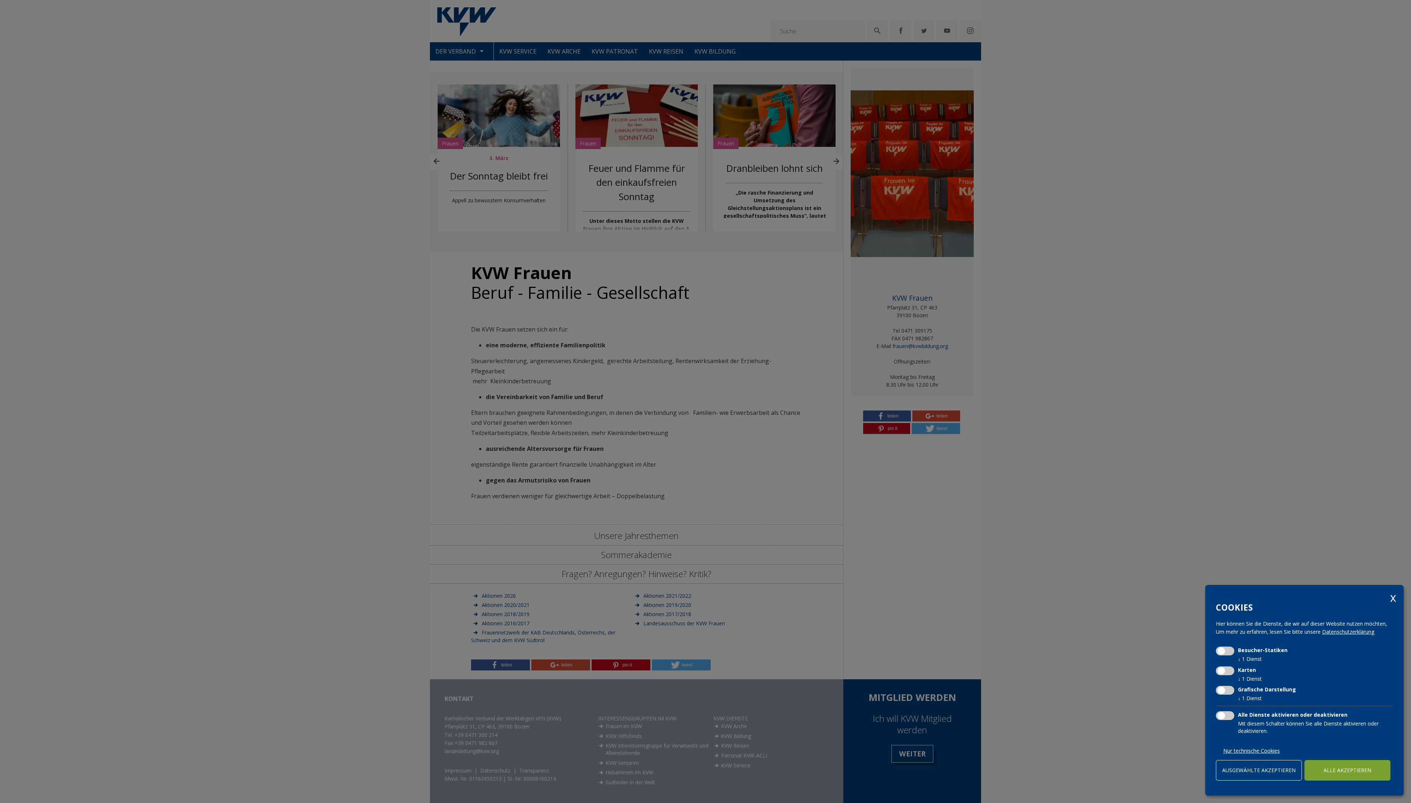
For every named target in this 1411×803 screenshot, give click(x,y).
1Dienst (1250, 658)
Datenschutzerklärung (1348, 631)
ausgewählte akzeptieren (1259, 770)
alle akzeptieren (1347, 770)
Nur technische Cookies (1251, 750)
